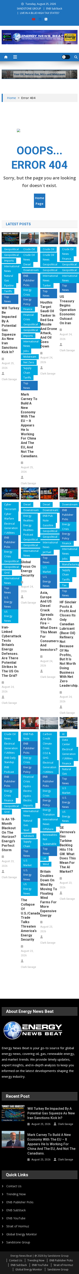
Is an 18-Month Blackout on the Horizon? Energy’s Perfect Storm (9, 834)
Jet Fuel (47, 552)
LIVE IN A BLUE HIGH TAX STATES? (39, 13)
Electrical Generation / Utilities (11, 528)
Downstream (31, 270)
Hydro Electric (27, 788)
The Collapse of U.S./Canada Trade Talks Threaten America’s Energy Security (30, 920)
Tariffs (8, 291)
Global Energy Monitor (21, 1234)
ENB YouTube (15, 1218)
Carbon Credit (47, 736)
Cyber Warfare (9, 516)
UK (44, 858)
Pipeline (9, 285)
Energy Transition (49, 812)
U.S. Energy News (8, 602)
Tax (64, 585)
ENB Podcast (9, 769)
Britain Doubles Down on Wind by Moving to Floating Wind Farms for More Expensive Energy (48, 893)
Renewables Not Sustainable (50, 839)
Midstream (29, 356)
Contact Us (13, 1186)
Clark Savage (9, 379)
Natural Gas (8, 278)
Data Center (66, 742)
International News (11, 269)
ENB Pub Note (48, 518)
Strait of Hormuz (17, 1226)
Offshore (48, 829)
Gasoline (48, 525)
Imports (9, 260)
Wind (46, 864)
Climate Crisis (47, 746)
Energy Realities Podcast (28, 530)
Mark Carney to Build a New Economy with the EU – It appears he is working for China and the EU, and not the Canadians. (29, 425)
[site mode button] (66, 57)
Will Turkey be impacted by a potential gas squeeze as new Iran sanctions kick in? (10, 330)
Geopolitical (11, 249)
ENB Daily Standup (10, 760)
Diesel (27, 264)
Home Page (39, 201)
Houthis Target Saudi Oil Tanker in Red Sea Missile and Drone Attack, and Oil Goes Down (48, 324)
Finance (27, 309)
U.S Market (47, 570)
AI (63, 734)
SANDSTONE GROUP (29, 8)
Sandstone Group (18, 1242)
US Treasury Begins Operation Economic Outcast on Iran (68, 310)
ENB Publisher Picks (29, 280)
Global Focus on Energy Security (28, 568)
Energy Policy (27, 302)
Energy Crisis (27, 292)
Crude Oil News (29, 257)
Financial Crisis (28, 317)
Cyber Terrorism (10, 507)
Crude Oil (29, 249)
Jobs (26, 351)
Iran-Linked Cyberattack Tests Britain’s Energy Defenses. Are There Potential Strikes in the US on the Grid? (10, 651)
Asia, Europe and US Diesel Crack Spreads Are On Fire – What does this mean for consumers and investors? (49, 621)
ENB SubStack (54, 8)
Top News (7, 299)
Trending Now (16, 1194)
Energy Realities (28, 518)
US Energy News (8, 616)
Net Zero (28, 362)
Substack (28, 836)
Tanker (47, 285)
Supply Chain (27, 370)
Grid (6, 572)
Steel (26, 830)
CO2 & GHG (47, 755)
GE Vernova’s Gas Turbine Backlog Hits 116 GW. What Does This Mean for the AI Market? (68, 850)
